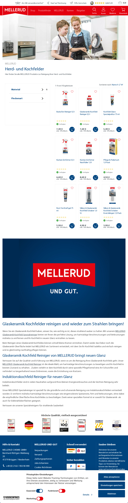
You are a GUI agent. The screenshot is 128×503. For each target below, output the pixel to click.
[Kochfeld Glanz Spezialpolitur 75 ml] (112, 98)
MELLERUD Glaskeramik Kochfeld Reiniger (21, 364)
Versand (38, 454)
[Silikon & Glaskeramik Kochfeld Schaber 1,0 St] (89, 194)
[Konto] (103, 9)
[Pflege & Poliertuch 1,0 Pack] (112, 146)
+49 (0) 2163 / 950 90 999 (17, 465)
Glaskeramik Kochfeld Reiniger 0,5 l (88, 112)
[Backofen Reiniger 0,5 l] (65, 98)
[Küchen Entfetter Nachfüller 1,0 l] (89, 146)
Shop (32, 11)
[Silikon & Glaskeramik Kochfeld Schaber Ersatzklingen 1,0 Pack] (112, 194)
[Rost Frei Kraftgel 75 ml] (65, 194)
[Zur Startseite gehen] (15, 10)
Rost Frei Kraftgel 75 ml (64, 209)
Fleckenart (16, 98)
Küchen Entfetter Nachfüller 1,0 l (87, 161)
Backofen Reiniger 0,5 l (65, 111)
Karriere (70, 11)
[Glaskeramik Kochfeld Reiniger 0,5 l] (89, 98)
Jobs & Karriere (41, 463)
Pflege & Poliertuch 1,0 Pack (111, 161)
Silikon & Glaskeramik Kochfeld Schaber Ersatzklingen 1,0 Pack (112, 210)
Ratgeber (81, 11)
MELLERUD (59, 11)
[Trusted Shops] (92, 3)
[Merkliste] (113, 9)
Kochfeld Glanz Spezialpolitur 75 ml (111, 112)
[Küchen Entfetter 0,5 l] (65, 146)
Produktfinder (44, 11)
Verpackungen (41, 450)
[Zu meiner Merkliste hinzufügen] (72, 91)
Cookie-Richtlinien (43, 467)
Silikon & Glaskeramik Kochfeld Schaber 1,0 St (88, 210)
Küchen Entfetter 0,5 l (65, 160)
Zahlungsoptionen (43, 458)
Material (15, 89)
